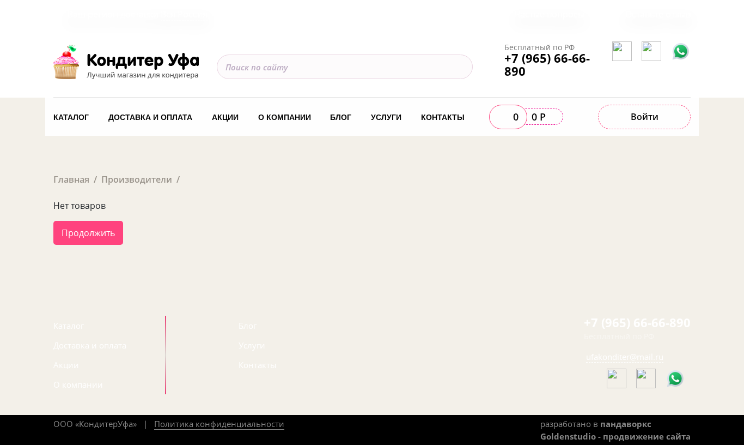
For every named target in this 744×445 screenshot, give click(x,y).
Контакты (443, 117)
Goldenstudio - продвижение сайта (615, 436)
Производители (136, 179)
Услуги (386, 117)
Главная (71, 179)
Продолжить (88, 233)
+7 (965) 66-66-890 (547, 64)
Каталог (71, 117)
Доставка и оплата (150, 117)
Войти (644, 117)
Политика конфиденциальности (219, 423)
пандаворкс (625, 423)
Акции (225, 117)
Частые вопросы (549, 14)
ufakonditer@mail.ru (624, 356)
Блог (340, 117)
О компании (284, 117)
